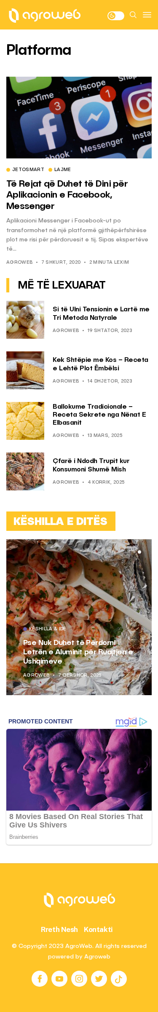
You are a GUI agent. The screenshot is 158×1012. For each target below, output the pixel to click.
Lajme (62, 170)
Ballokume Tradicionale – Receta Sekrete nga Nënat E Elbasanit (99, 415)
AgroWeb (19, 262)
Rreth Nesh (59, 929)
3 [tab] (139, 552)
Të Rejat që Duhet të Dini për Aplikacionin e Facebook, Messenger (67, 195)
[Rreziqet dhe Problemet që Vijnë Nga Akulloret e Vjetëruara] (83, 617)
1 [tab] (129, 552)
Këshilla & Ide (52, 639)
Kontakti (98, 929)
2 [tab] (134, 552)
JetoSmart (28, 170)
